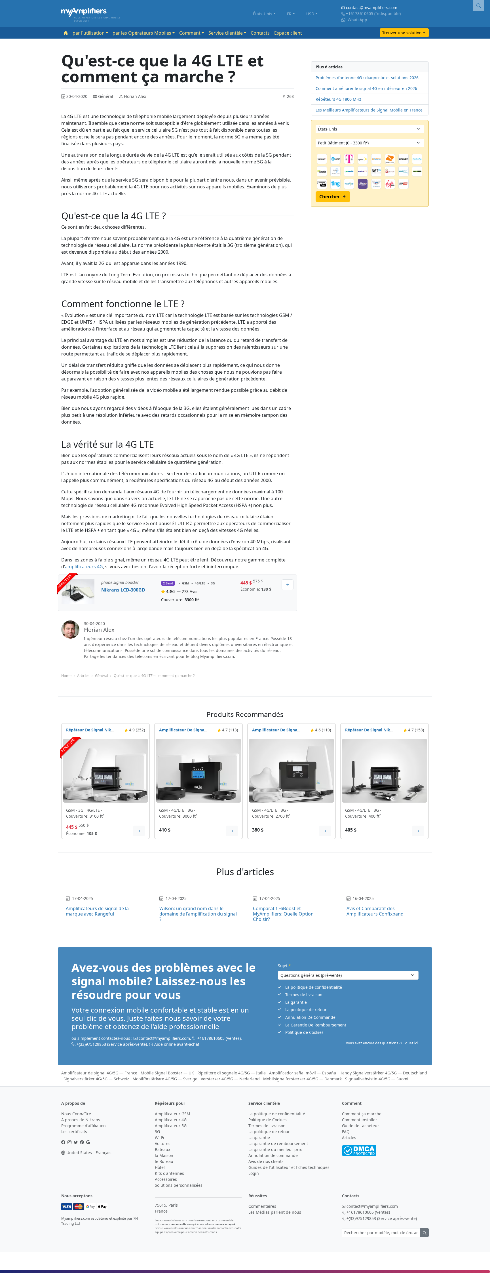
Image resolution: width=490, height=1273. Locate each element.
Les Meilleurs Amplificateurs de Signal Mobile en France (369, 110)
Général (101, 675)
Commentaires (262, 1206)
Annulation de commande (273, 1155)
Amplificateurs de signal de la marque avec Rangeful (97, 911)
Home (66, 675)
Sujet (284, 965)
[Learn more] (139, 831)
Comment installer (359, 1119)
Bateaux (162, 1149)
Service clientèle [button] (225, 33)
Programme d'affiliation (83, 1125)
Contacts (260, 33)
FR (289, 13)
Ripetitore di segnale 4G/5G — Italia (231, 1073)
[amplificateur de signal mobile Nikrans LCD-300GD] (78, 592)
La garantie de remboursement (278, 1143)
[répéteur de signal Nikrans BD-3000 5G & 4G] (105, 770)
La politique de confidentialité (313, 987)
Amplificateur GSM (172, 1113)
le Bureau (164, 1161)
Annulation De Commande (310, 1017)
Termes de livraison (303, 994)
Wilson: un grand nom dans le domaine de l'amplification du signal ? (198, 913)
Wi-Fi (159, 1137)
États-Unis (262, 13)
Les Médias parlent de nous (274, 1212)
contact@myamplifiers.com (371, 7)
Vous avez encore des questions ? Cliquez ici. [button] (382, 1043)
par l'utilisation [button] (89, 33)
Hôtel (160, 1167)
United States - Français (88, 1152)
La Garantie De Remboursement (315, 1025)
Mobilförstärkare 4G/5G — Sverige (164, 1078)
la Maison (164, 1155)
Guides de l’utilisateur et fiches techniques (289, 1167)
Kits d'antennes (169, 1173)
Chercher (329, 196)
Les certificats (74, 1131)
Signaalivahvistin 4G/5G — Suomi (376, 1078)
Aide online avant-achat (176, 1044)
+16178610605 (359, 13)
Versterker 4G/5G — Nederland (230, 1078)
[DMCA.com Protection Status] (359, 1150)
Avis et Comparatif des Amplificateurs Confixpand (375, 911)
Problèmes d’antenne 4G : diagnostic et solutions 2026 (367, 77)
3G (157, 1131)
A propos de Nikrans (80, 1119)
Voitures (162, 1143)
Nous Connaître (76, 1113)
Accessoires (166, 1179)
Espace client (288, 33)
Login (253, 1173)
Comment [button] (189, 33)
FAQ (346, 1131)
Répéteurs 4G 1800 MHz (338, 99)
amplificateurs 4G (84, 566)
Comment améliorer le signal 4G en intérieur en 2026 (366, 88)
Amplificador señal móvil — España (302, 1073)
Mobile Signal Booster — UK (167, 1073)
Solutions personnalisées (178, 1185)
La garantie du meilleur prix (275, 1149)
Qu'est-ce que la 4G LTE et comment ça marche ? (154, 675)
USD (310, 13)
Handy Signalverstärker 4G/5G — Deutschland (383, 1073)
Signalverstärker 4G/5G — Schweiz (96, 1078)
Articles (83, 675)
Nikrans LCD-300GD (123, 590)
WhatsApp (357, 19)
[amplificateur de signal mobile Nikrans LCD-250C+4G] (291, 770)
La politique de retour (306, 1009)
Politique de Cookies (304, 1032)
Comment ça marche (361, 1113)
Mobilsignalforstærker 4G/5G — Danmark (302, 1078)
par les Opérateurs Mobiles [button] (142, 33)
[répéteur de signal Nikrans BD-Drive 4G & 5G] (384, 770)
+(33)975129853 (91, 1044)
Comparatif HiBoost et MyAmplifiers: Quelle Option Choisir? (283, 913)
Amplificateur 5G (171, 1125)
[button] (478, 5)
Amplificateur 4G (171, 1119)
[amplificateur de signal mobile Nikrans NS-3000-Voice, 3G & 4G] (198, 770)
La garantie (296, 1002)
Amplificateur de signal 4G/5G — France (99, 1073)
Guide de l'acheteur (360, 1125)
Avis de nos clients (266, 1161)
